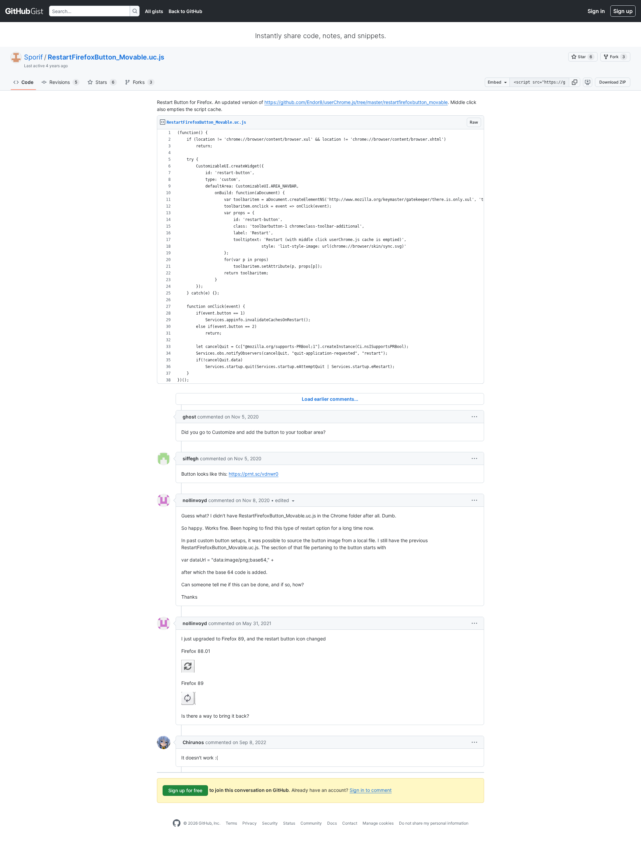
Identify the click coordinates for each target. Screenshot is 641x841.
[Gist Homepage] (24, 11)
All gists (154, 11)
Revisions (63, 82)
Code (27, 82)
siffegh (191, 458)
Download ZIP (612, 82)
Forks (142, 82)
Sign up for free (185, 790)
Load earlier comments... (330, 399)
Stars (105, 82)
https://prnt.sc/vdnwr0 (253, 474)
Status (289, 823)
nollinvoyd (195, 500)
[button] (574, 82)
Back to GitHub (185, 11)
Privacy (249, 823)
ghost (189, 416)
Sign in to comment (371, 790)
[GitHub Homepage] (177, 823)
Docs (332, 823)
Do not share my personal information (433, 823)
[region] (320, 256)
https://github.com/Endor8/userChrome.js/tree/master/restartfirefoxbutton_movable (356, 102)
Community (311, 823)
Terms (231, 823)
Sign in (596, 11)
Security (270, 823)
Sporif (33, 57)
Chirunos (193, 742)
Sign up (623, 11)
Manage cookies (378, 823)
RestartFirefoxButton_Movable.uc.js (106, 57)
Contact (349, 823)
